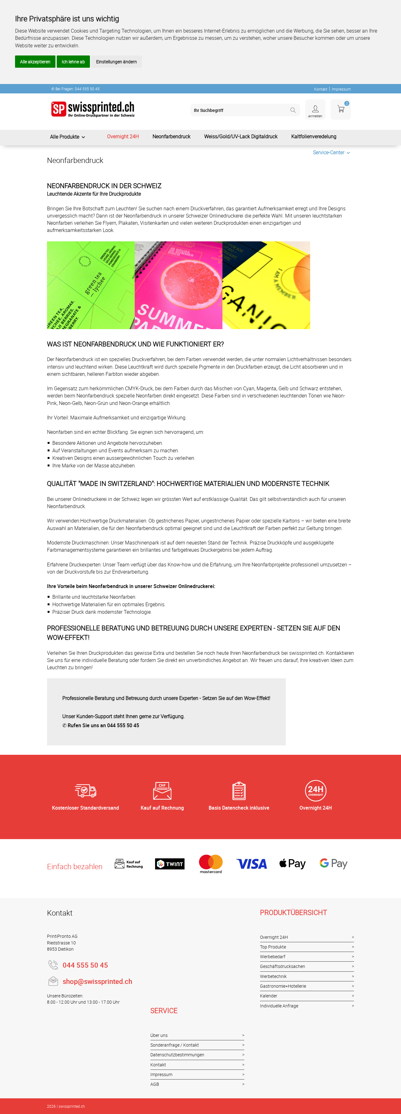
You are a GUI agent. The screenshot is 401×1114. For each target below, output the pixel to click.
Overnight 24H (123, 136)
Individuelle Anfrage (279, 1006)
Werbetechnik (273, 976)
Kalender (268, 996)
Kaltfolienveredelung (313, 136)
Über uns (159, 1035)
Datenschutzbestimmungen (177, 1055)
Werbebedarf (272, 956)
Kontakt (320, 89)
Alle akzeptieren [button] (35, 62)
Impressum (341, 89)
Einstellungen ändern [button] (116, 62)
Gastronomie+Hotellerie (283, 986)
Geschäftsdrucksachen (282, 966)
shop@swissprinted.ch (97, 981)
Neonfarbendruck (171, 136)
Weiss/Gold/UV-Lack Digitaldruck (241, 136)
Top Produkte (273, 947)
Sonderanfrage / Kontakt (174, 1045)
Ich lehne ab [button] (73, 62)
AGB (154, 1084)
